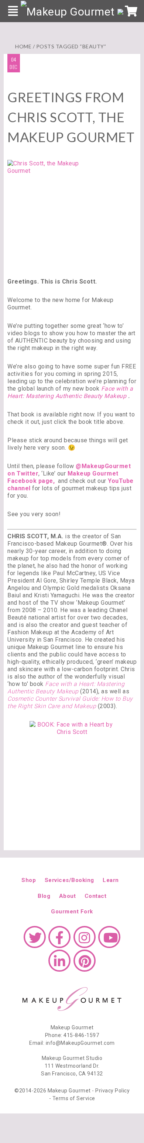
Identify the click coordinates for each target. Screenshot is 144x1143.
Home (23, 46)
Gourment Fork (72, 911)
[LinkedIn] (59, 964)
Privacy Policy (112, 1091)
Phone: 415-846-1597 (72, 1035)
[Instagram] (84, 941)
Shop (28, 880)
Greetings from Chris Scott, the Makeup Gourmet (70, 117)
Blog (44, 896)
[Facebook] (59, 941)
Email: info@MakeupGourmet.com (72, 1043)
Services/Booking (69, 880)
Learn (111, 880)
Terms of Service (73, 1098)
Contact (96, 896)
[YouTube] (109, 941)
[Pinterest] (84, 964)
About (67, 896)
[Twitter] (35, 941)
